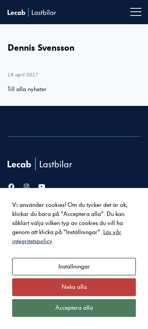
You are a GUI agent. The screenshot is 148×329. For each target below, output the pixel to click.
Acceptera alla (74, 308)
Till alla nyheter (27, 89)
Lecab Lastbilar (32, 12)
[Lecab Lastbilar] (41, 164)
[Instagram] (26, 186)
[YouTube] (42, 186)
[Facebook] (11, 186)
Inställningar (74, 266)
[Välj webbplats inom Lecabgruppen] (114, 12)
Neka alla (74, 287)
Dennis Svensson (41, 48)
